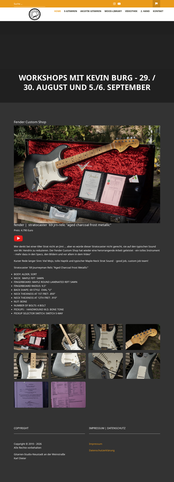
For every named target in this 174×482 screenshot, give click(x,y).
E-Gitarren (70, 11)
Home (57, 11)
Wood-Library (113, 11)
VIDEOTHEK (131, 11)
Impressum (95, 443)
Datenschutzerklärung (102, 450)
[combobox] (29, 4)
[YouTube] (119, 3)
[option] (87, 62)
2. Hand (145, 11)
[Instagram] (114, 3)
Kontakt (158, 11)
